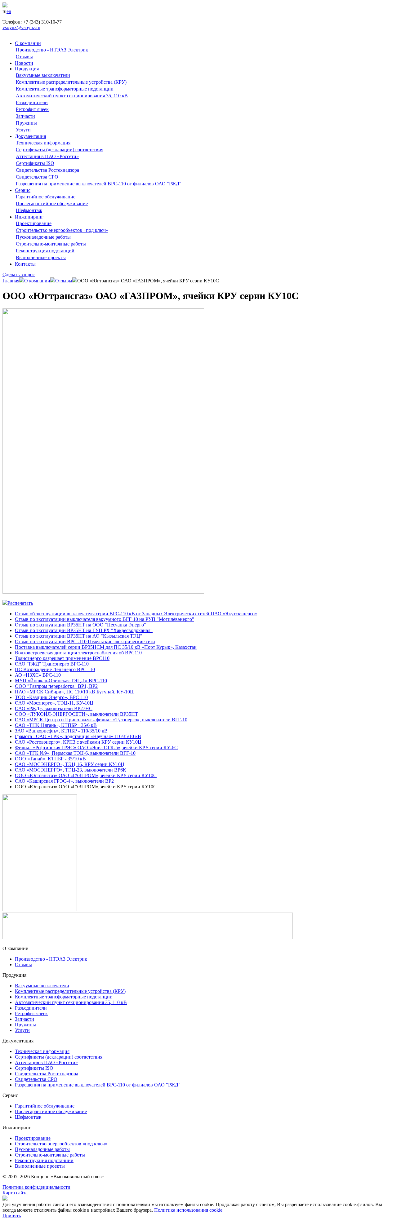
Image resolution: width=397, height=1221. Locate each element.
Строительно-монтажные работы (51, 243)
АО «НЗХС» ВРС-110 (38, 675)
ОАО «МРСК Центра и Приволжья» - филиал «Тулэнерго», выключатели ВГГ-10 (101, 719)
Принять (11, 1215)
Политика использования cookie (188, 1210)
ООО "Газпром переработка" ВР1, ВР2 (56, 686)
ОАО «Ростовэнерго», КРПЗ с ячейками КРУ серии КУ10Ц (78, 742)
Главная (10, 280)
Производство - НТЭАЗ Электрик (52, 49)
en (9, 11)
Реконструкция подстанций (45, 250)
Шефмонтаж (29, 210)
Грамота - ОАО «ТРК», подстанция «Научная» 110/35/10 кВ (78, 736)
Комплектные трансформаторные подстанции (65, 88)
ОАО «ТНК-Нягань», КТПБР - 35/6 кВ (56, 725)
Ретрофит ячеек (32, 109)
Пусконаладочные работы (43, 237)
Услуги (23, 129)
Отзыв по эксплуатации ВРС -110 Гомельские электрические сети (85, 641)
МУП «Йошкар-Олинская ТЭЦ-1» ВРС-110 (61, 680)
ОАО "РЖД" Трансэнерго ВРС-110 (52, 663)
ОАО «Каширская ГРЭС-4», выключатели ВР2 (64, 781)
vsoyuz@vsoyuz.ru (21, 27)
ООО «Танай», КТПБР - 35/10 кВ (50, 758)
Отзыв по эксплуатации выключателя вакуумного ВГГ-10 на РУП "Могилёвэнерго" (104, 619)
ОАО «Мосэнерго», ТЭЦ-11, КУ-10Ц (54, 703)
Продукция (27, 68)
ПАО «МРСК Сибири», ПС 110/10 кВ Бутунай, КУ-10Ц (74, 691)
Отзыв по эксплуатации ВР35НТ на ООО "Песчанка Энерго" (80, 624)
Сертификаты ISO (35, 163)
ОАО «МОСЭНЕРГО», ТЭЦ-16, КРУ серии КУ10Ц (69, 764)
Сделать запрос (18, 274)
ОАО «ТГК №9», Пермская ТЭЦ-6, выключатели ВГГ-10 (75, 753)
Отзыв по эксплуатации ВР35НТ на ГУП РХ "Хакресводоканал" (84, 630)
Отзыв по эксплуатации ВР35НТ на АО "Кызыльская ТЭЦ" (78, 636)
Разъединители (32, 102)
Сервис (22, 190)
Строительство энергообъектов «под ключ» (62, 230)
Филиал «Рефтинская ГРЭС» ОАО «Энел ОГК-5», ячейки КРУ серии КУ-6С (96, 747)
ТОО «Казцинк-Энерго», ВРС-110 (51, 697)
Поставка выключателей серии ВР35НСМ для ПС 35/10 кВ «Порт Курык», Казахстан (106, 647)
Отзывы (24, 56)
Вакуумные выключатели (43, 75)
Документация (30, 136)
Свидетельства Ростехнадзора (47, 170)
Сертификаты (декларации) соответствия (59, 149)
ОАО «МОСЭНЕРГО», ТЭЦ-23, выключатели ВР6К (70, 769)
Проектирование (33, 223)
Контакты (25, 264)
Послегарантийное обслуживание (52, 203)
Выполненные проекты (41, 257)
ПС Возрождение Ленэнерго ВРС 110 (55, 669)
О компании (28, 43)
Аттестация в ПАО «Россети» (47, 156)
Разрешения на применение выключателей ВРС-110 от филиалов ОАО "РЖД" (98, 183)
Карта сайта (15, 1192)
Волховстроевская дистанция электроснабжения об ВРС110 (78, 652)
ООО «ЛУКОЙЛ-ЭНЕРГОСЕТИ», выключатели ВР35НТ (76, 714)
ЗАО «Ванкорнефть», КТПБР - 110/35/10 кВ (61, 730)
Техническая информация (43, 142)
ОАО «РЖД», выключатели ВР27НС (53, 708)
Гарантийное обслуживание (45, 196)
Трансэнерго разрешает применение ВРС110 (62, 658)
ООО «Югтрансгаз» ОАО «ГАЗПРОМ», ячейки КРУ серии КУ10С (86, 775)
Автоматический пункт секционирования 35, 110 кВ (72, 95)
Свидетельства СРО (37, 176)
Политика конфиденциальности (36, 1187)
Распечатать (20, 603)
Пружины (26, 123)
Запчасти (25, 116)
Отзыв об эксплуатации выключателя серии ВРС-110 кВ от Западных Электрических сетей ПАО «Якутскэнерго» (136, 613)
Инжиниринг (29, 216)
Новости (24, 63)
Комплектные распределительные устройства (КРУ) (71, 82)
